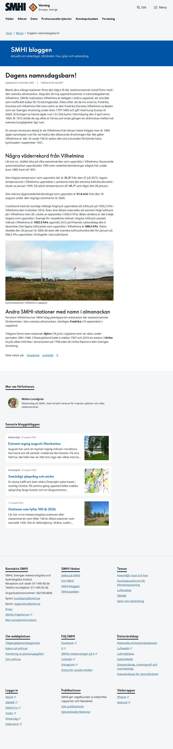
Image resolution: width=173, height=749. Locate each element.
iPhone (139, 697)
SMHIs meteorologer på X (86, 654)
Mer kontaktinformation (21, 620)
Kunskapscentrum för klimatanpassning (131, 583)
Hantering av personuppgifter (24, 654)
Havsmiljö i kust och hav (132, 575)
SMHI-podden (70, 591)
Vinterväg (29, 718)
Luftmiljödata (125, 654)
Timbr (27, 713)
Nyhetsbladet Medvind (75, 712)
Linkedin (84, 659)
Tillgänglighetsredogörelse (22, 643)
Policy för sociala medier (77, 670)
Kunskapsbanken (87, 19)
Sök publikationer (72, 706)
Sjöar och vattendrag (130, 601)
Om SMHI (67, 581)
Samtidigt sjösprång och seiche (31, 477)
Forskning (108, 19)
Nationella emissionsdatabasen (137, 643)
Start (9, 33)
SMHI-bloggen (70, 586)
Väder (9, 19)
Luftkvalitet (124, 590)
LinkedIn (48, 355)
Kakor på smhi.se (16, 648)
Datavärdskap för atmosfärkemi (137, 674)
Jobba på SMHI (70, 575)
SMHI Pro (29, 708)
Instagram (86, 664)
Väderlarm (30, 724)
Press (9, 609)
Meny (163, 7)
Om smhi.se (13, 659)
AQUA (27, 697)
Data (34, 19)
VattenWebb (125, 659)
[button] (141, 7)
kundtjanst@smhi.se (27, 598)
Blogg (19, 33)
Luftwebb (141, 648)
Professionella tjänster (57, 19)
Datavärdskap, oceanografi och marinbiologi (137, 666)
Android (140, 702)
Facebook (33, 355)
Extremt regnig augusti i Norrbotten (34, 444)
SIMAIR (121, 595)
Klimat (22, 19)
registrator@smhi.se (27, 604)
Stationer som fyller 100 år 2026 (32, 509)
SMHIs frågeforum (30, 614)
